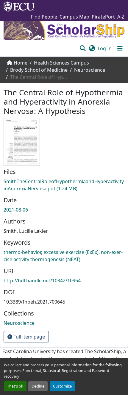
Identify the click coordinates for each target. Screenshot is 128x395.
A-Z (120, 16)
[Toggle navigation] (119, 48)
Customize (62, 386)
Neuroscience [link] (89, 70)
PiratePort (103, 16)
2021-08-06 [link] (16, 209)
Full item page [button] (28, 336)
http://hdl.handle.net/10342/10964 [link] (42, 280)
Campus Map (74, 16)
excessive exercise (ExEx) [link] (71, 252)
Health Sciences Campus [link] (61, 62)
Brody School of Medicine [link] (39, 70)
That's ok (15, 386)
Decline (38, 386)
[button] (82, 48)
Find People (44, 16)
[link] (64, 185)
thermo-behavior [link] (22, 252)
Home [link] (20, 62)
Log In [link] (105, 48)
